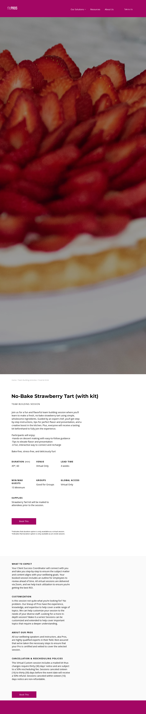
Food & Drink (43, 380)
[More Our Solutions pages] (85, 9)
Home (14, 380)
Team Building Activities (27, 380)
